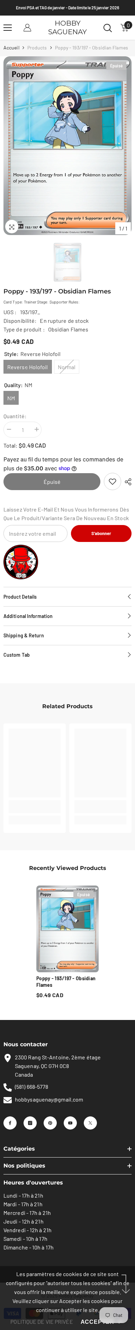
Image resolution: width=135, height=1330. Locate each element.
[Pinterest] (50, 1123)
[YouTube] (70, 1123)
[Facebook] (10, 1123)
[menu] (7, 28)
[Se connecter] (27, 27)
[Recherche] (108, 28)
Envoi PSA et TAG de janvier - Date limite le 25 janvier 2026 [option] (67, 7)
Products (37, 47)
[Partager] (126, 482)
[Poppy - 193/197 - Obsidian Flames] (67, 928)
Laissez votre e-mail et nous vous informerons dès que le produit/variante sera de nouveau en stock (66, 513)
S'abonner (101, 533)
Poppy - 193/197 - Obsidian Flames (66, 981)
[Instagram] (30, 1123)
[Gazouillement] (90, 1123)
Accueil (11, 47)
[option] (67, 145)
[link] (112, 481)
